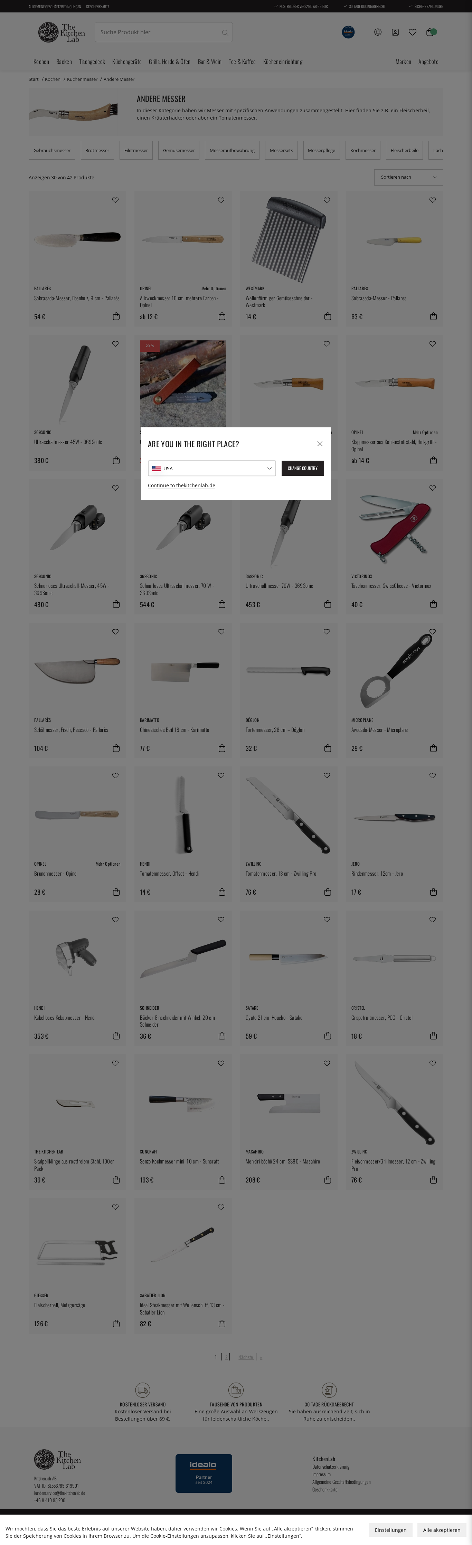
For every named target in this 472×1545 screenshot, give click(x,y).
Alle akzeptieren (442, 1530)
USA (168, 468)
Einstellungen (391, 1530)
